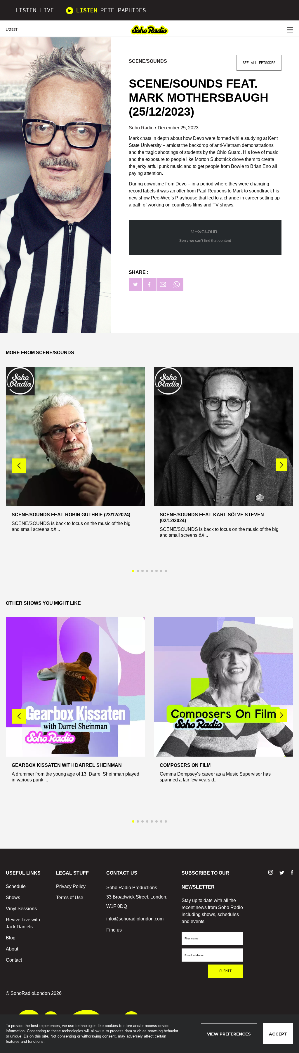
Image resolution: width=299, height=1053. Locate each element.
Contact (14, 960)
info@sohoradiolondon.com (135, 918)
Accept (278, 1034)
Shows (13, 897)
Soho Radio (142, 127)
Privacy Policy (71, 886)
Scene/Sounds (148, 61)
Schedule (16, 886)
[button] (281, 464)
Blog (10, 937)
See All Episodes (259, 63)
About (12, 948)
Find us (114, 929)
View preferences (229, 1034)
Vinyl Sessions (21, 908)
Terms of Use (69, 897)
